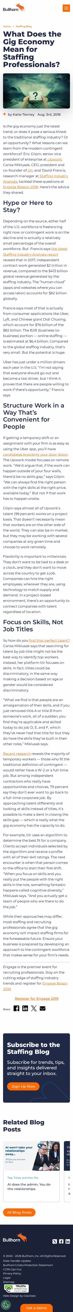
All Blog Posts (19, 1212)
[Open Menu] (66, 8)
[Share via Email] (42, 1009)
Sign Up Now (23, 1086)
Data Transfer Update (17, 1260)
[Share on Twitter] (34, 1009)
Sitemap (8, 1282)
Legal (7, 1277)
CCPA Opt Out (12, 1269)
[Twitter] (55, 1241)
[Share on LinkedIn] (25, 1009)
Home (7, 26)
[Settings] (6, 1305)
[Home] (14, 10)
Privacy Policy (12, 1273)
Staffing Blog (24, 26)
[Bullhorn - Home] (15, 1238)
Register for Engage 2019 (36, 999)
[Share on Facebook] (16, 1009)
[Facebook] (61, 1241)
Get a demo (36, 1308)
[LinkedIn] (67, 1241)
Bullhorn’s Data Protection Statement (28, 1265)
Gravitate (30, 1295)
